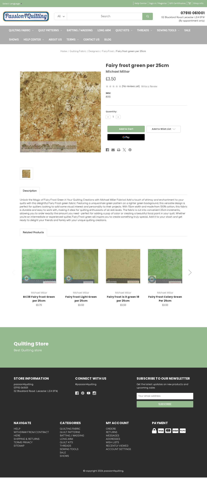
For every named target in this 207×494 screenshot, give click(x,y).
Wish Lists (112, 442)
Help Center (141, 3)
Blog (107, 39)
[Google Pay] (126, 137)
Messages (112, 435)
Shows (14, 39)
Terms (71, 39)
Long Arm (104, 30)
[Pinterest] (130, 150)
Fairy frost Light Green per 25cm (81, 299)
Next (190, 273)
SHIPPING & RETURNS (26, 439)
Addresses (113, 439)
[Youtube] (88, 393)
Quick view (39, 263)
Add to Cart (41, 271)
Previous (13, 273)
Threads (143, 30)
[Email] (113, 150)
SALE (187, 30)
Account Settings (118, 449)
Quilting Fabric (19, 30)
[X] (124, 150)
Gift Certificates (177, 3)
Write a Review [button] (149, 86)
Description (30, 190)
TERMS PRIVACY (23, 442)
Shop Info (198, 3)
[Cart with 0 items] (189, 3)
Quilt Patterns (48, 30)
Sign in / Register (158, 3)
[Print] (118, 150)
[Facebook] (107, 150)
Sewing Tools (166, 30)
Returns (111, 432)
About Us (55, 39)
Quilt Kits (122, 30)
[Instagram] (94, 393)
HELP (17, 429)
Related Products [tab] (33, 232)
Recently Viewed (117, 446)
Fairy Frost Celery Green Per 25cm (165, 299)
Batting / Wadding (80, 30)
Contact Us (91, 39)
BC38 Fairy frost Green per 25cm (39, 299)
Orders (111, 429)
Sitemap (19, 446)
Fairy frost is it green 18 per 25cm (123, 299)
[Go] (147, 16)
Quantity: (111, 111)
